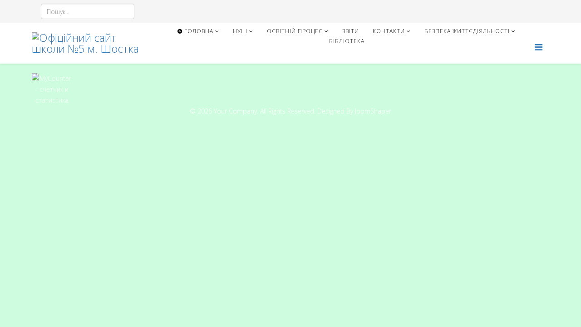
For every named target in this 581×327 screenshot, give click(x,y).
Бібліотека (346, 41)
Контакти (389, 31)
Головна (197, 31)
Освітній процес (295, 31)
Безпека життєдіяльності (467, 31)
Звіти (350, 31)
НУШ (240, 31)
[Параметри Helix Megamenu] (538, 47)
